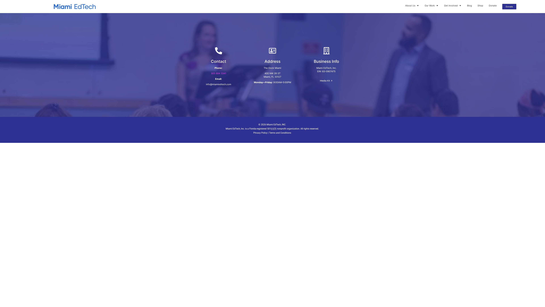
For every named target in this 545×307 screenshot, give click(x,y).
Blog (469, 5)
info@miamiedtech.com (218, 84)
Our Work (430, 5)
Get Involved (451, 5)
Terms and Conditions (280, 132)
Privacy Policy (260, 132)
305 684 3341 (218, 73)
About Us (410, 5)
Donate (493, 5)
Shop (480, 5)
